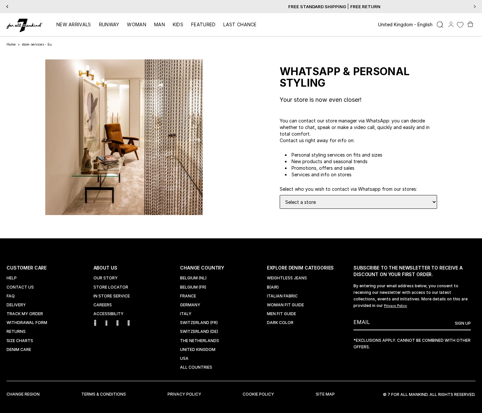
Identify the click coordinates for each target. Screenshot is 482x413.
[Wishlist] (460, 25)
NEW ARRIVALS (73, 24)
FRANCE (188, 295)
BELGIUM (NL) (193, 277)
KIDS (178, 24)
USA (184, 358)
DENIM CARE (19, 349)
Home (11, 44)
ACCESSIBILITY (108, 313)
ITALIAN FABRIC (282, 295)
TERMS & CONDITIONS (103, 394)
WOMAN (136, 24)
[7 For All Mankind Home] (25, 25)
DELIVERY (16, 304)
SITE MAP (325, 394)
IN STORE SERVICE (111, 295)
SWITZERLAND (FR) (199, 322)
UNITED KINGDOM (197, 349)
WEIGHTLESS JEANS (287, 277)
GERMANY (190, 304)
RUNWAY (109, 24)
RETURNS (16, 331)
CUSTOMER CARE (27, 268)
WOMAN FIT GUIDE (285, 304)
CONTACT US (20, 287)
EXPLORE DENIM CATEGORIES (301, 268)
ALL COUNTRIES (196, 367)
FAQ (11, 295)
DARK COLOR (280, 322)
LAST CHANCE (239, 24)
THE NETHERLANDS (199, 340)
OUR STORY (105, 277)
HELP (12, 277)
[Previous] (7, 6)
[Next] (475, 6)
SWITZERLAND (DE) (199, 331)
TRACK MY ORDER (25, 313)
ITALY (185, 313)
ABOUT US (106, 268)
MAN (159, 24)
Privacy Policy (395, 306)
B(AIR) (273, 287)
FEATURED (203, 24)
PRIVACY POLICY (184, 394)
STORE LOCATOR (110, 287)
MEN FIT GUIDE (281, 313)
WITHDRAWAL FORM (27, 322)
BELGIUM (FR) (193, 287)
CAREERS (102, 304)
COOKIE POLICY (258, 394)
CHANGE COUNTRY (203, 268)
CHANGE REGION (23, 394)
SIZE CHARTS (20, 340)
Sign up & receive (241, 6)
